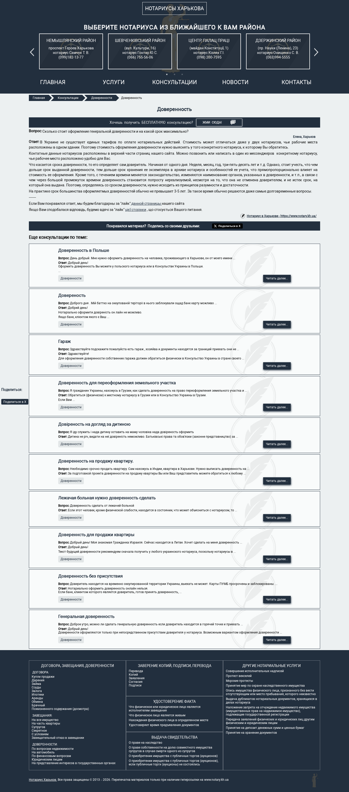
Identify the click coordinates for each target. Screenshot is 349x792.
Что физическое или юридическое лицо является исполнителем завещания (165, 708)
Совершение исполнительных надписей (255, 671)
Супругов (38, 727)
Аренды (37, 698)
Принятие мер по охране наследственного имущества (265, 685)
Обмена (37, 702)
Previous (33, 52)
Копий (133, 674)
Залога (37, 691)
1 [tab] (166, 74)
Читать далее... (277, 278)
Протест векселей (239, 676)
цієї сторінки (135, 210)
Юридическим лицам (47, 759)
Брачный (38, 705)
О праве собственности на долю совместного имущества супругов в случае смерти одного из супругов (170, 749)
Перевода (136, 671)
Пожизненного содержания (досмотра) (60, 709)
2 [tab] (174, 74)
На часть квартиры (46, 723)
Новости (235, 82)
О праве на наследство (145, 742)
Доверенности (71, 278)
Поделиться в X (14, 401)
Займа (36, 684)
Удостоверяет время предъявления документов (164, 725)
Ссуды (36, 687)
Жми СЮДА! (212, 122)
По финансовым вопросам (51, 756)
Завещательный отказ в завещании (58, 738)
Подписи (135, 685)
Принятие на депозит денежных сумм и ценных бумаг (265, 728)
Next (317, 52)
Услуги (114, 82)
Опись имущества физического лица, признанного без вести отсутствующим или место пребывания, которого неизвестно (271, 692)
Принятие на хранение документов (251, 732)
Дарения (38, 680)
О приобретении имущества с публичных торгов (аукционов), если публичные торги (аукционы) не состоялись (173, 762)
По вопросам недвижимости (53, 749)
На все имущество (45, 720)
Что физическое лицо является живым (157, 715)
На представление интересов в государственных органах (73, 763)
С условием (40, 734)
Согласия (136, 682)
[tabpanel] (71, 51)
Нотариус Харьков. (43, 780)
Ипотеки (38, 694)
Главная (52, 82)
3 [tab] (182, 74)
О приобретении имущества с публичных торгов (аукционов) (173, 756)
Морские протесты (239, 681)
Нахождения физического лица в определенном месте (168, 720)
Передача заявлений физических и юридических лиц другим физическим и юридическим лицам (270, 721)
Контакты (296, 82)
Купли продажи (43, 676)
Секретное (39, 730)
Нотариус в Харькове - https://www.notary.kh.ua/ (282, 216)
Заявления (137, 678)
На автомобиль (43, 752)
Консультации (174, 82)
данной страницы (146, 203)
